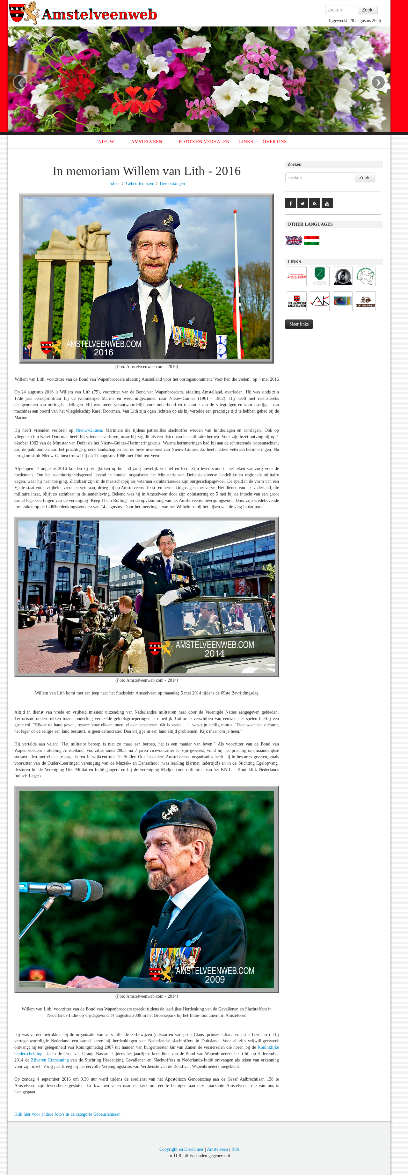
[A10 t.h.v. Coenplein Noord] (342, 286)
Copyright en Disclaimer (181, 1149)
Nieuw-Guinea (89, 430)
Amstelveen (217, 1149)
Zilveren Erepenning (50, 1060)
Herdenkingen (172, 183)
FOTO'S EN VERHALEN (204, 141)
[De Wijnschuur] (365, 311)
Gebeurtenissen (139, 183)
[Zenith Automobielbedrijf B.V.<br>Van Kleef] (319, 286)
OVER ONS (275, 141)
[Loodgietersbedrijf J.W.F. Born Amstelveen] (296, 286)
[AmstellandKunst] (319, 311)
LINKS (246, 141)
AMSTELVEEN (146, 141)
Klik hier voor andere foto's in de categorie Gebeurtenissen (67, 1114)
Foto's (113, 183)
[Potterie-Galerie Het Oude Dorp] (342, 311)
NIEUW (106, 141)
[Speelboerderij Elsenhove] (365, 286)
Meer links (299, 324)
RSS (235, 1149)
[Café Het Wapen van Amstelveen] (296, 311)
